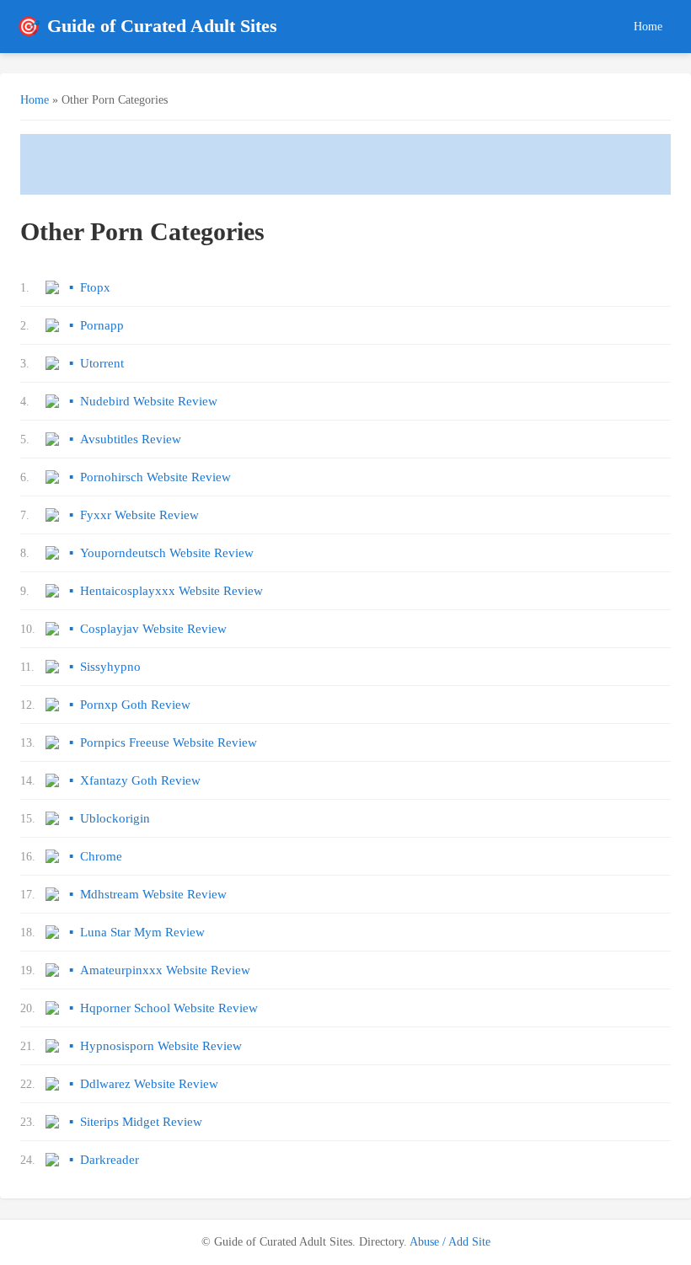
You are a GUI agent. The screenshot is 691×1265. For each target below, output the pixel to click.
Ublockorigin (115, 818)
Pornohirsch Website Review (155, 477)
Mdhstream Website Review (153, 894)
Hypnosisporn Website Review (161, 1046)
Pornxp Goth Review (135, 704)
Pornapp (102, 325)
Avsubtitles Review (130, 439)
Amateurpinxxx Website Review (165, 970)
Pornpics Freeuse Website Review (168, 742)
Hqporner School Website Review (169, 1008)
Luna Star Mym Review (142, 932)
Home (648, 26)
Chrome (101, 856)
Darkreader (109, 1159)
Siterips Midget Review (141, 1121)
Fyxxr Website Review (139, 515)
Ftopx (95, 287)
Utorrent (102, 363)
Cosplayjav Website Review (153, 628)
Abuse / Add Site (450, 1242)
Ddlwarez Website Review (149, 1084)
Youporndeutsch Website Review (167, 553)
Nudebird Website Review (148, 401)
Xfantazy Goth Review (140, 780)
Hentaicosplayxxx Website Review (171, 591)
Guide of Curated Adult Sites (147, 26)
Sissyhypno (110, 666)
